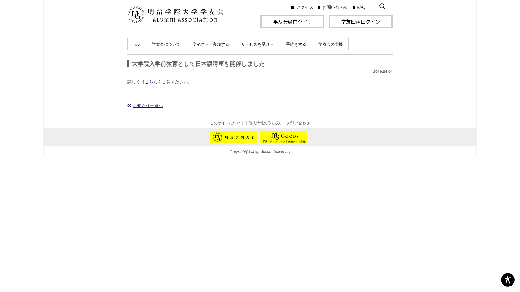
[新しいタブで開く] (292, 21)
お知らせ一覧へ (148, 105)
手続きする (296, 44)
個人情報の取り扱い (266, 122)
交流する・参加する (211, 44)
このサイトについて (227, 122)
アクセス (304, 7)
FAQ (361, 7)
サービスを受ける (257, 44)
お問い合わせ (335, 7)
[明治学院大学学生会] (175, 14)
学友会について (166, 44)
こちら (151, 82)
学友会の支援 (330, 44)
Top (136, 44)
